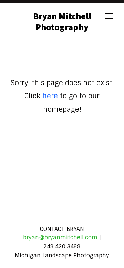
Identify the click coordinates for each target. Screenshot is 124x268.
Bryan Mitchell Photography (62, 21)
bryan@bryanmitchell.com (60, 237)
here (50, 95)
